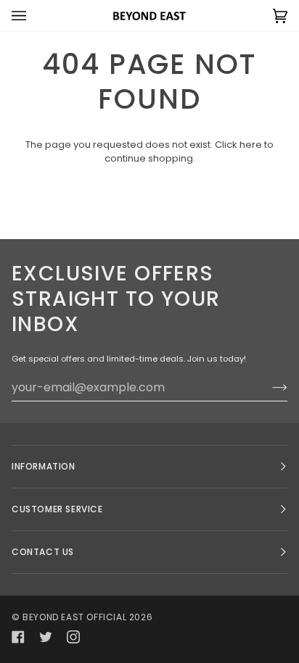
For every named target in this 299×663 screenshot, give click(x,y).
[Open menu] (33, 15)
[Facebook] (18, 636)
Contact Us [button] (43, 552)
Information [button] (43, 466)
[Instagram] (73, 636)
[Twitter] (45, 636)
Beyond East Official (74, 617)
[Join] (268, 387)
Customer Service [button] (57, 509)
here (250, 144)
